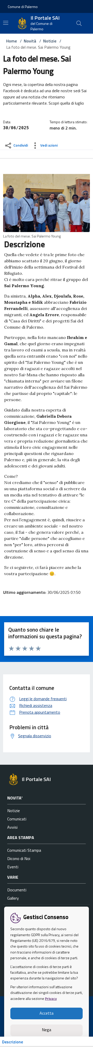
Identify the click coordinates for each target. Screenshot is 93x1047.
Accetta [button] (46, 1013)
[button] (23, 6)
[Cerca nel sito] (79, 23)
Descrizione (12, 1042)
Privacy (51, 998)
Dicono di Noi (18, 858)
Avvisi (12, 827)
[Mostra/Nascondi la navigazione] (6, 23)
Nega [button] (46, 1030)
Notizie (49, 41)
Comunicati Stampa (24, 850)
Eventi (12, 867)
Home (11, 41)
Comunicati (16, 819)
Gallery (13, 898)
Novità (30, 41)
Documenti (16, 890)
